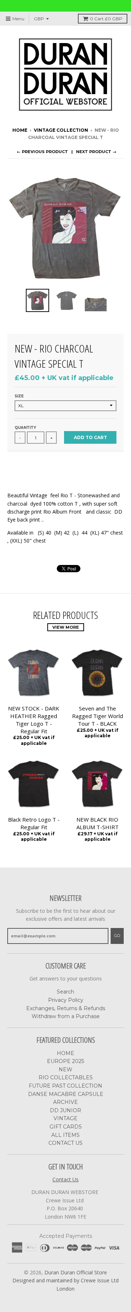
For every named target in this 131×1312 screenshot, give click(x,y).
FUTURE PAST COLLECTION (65, 1086)
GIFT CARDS (65, 1126)
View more (65, 627)
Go (117, 935)
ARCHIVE (65, 1102)
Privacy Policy (65, 1000)
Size (19, 396)
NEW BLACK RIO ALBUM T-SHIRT (97, 823)
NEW (65, 1069)
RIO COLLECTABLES (66, 1077)
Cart (106, 18)
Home (19, 130)
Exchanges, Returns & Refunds (65, 1008)
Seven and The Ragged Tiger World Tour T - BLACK (97, 716)
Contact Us (65, 1179)
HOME (65, 1053)
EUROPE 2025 (65, 1061)
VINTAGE (65, 1118)
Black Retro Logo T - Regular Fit (34, 823)
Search (65, 991)
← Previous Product (42, 151)
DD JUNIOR (65, 1110)
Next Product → (96, 151)
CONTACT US (65, 1143)
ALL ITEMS (65, 1135)
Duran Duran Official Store (75, 1272)
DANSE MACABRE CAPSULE (65, 1094)
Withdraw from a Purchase (66, 1016)
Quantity (25, 427)
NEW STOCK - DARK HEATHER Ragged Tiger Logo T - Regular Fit (33, 719)
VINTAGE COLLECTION (61, 130)
